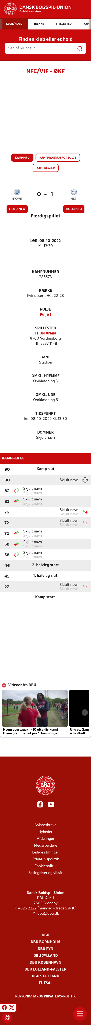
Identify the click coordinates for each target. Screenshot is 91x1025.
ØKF (73, 199)
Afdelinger (45, 839)
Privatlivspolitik (45, 859)
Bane (45, 357)
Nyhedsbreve (45, 825)
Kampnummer (45, 272)
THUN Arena (45, 333)
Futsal (45, 983)
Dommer (45, 432)
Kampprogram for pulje (57, 158)
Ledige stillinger (45, 852)
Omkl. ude (45, 395)
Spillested (45, 328)
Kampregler (45, 168)
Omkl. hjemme (46, 376)
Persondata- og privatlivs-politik (45, 996)
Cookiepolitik (45, 866)
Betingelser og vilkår (45, 873)
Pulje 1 (45, 315)
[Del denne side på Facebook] (4, 1008)
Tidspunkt (45, 414)
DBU (45, 935)
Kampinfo (22, 158)
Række (45, 291)
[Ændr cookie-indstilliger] (7, 1018)
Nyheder (45, 832)
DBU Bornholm (45, 942)
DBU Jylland (45, 956)
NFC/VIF (17, 199)
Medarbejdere (45, 846)
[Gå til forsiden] (35, 9)
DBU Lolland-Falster (45, 969)
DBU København (45, 963)
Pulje (45, 309)
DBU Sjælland (45, 976)
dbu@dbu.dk (48, 913)
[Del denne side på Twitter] (11, 1008)
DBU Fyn (45, 949)
